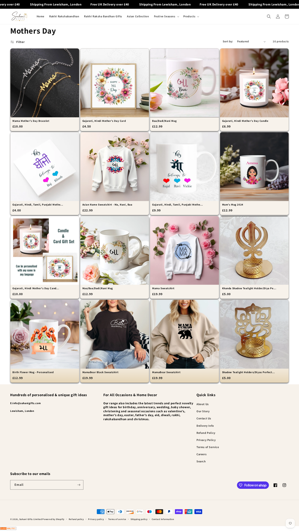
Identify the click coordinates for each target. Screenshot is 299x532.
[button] (166, 16)
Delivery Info (205, 426)
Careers (201, 454)
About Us (202, 404)
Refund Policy (205, 433)
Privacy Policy (206, 440)
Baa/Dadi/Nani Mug (164, 121)
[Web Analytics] (149, 529)
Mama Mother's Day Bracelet (30, 121)
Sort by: (228, 41)
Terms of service (117, 519)
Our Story (203, 411)
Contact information (163, 519)
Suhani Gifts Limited (30, 519)
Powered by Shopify (53, 519)
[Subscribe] (78, 485)
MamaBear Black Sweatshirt (100, 372)
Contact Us (203, 418)
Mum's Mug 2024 (232, 204)
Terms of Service (207, 447)
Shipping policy (139, 519)
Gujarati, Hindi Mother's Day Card (104, 121)
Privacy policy (96, 519)
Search (201, 461)
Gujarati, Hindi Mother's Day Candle (245, 121)
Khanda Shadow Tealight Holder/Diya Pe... (249, 288)
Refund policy (76, 519)
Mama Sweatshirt (163, 288)
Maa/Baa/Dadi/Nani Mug (97, 288)
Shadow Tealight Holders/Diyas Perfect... (248, 372)
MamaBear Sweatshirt (166, 372)
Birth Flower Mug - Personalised (33, 372)
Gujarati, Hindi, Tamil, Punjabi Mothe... (37, 204)
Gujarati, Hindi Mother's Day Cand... (35, 288)
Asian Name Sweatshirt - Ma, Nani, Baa (107, 204)
